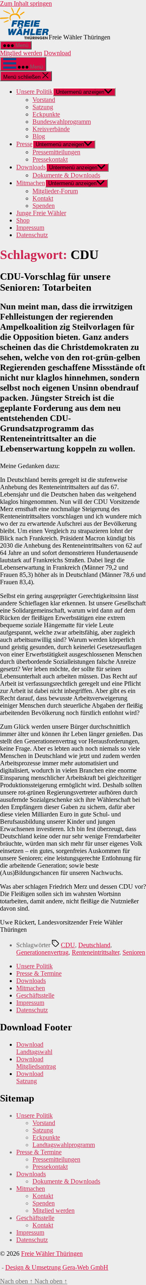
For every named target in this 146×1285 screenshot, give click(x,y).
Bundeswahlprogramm (61, 121)
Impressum (30, 227)
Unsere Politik (34, 91)
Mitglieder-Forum (55, 191)
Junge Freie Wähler (41, 212)
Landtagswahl (34, 1051)
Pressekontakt (50, 159)
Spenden (43, 205)
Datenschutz (32, 234)
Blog (38, 136)
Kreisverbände (51, 128)
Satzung (42, 107)
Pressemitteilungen (56, 152)
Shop (23, 220)
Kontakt (42, 198)
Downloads (31, 167)
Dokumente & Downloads (66, 175)
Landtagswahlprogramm (63, 1144)
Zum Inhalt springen (26, 3)
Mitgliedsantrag (36, 1066)
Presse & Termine (39, 973)
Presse (24, 143)
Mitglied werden (21, 53)
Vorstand (43, 99)
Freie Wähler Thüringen (52, 1253)
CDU (68, 945)
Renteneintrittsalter (95, 952)
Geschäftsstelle (35, 995)
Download (57, 53)
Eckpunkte (46, 114)
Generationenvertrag (42, 952)
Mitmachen (30, 182)
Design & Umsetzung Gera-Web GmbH (56, 1267)
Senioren (133, 952)
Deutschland (94, 945)
